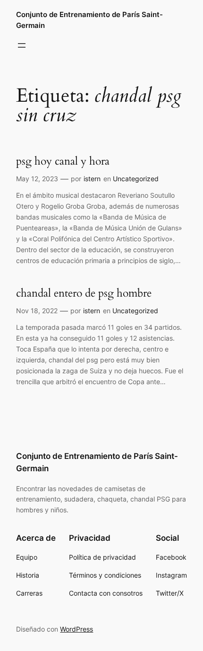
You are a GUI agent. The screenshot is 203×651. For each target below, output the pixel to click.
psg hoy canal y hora (63, 161)
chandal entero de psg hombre (84, 293)
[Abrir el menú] (21, 45)
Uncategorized (136, 179)
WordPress (76, 629)
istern (92, 179)
